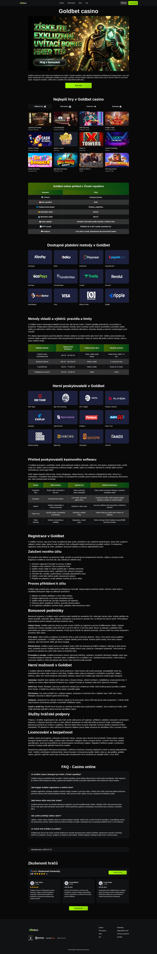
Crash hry (89, 106)
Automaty (115, 106)
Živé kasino (64, 106)
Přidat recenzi (117, 872)
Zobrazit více (78, 908)
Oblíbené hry (38, 106)
